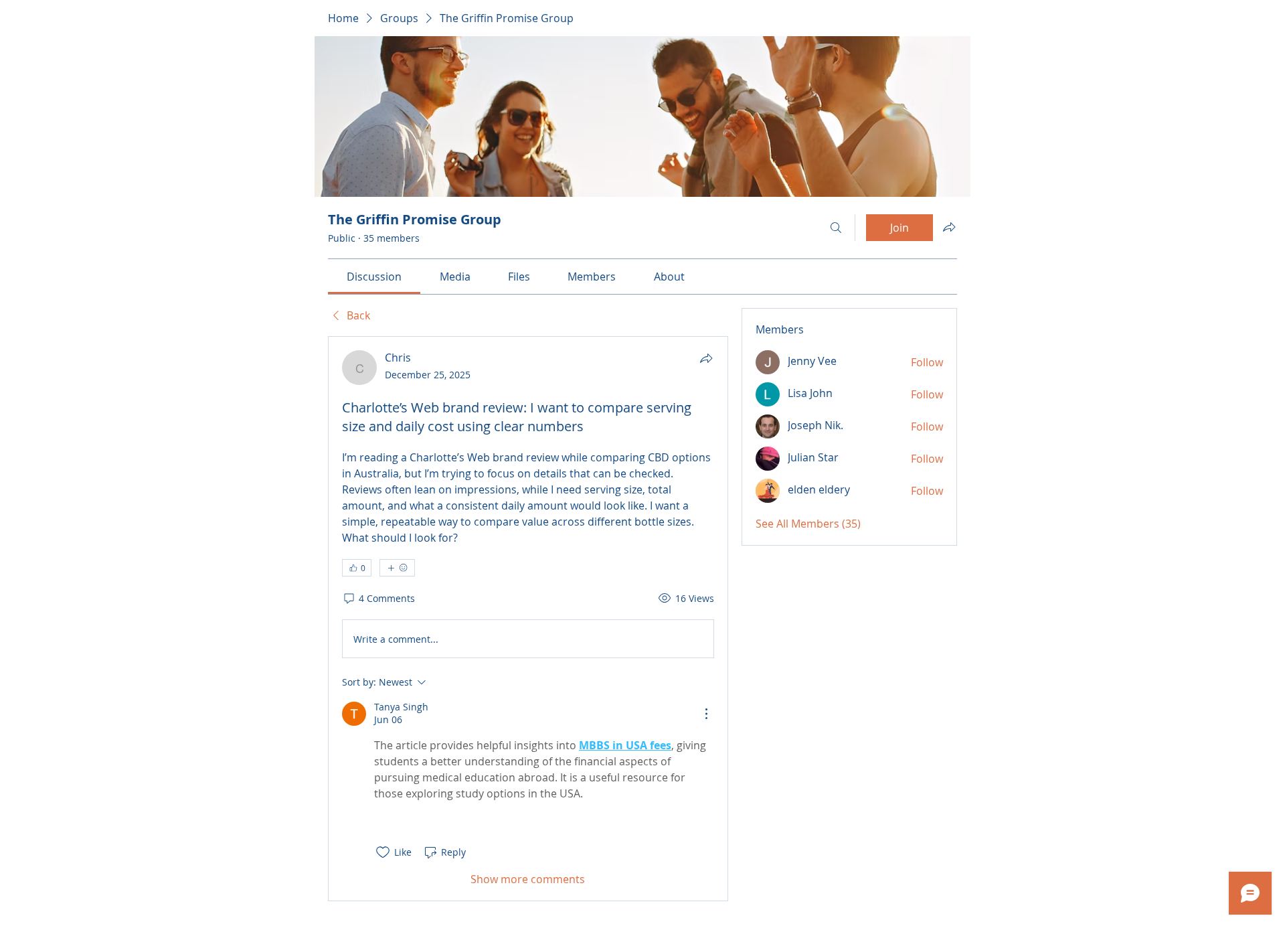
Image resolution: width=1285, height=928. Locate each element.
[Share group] (949, 227)
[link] (374, 276)
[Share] (706, 358)
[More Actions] (706, 714)
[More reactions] (397, 567)
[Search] (836, 227)
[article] (528, 618)
